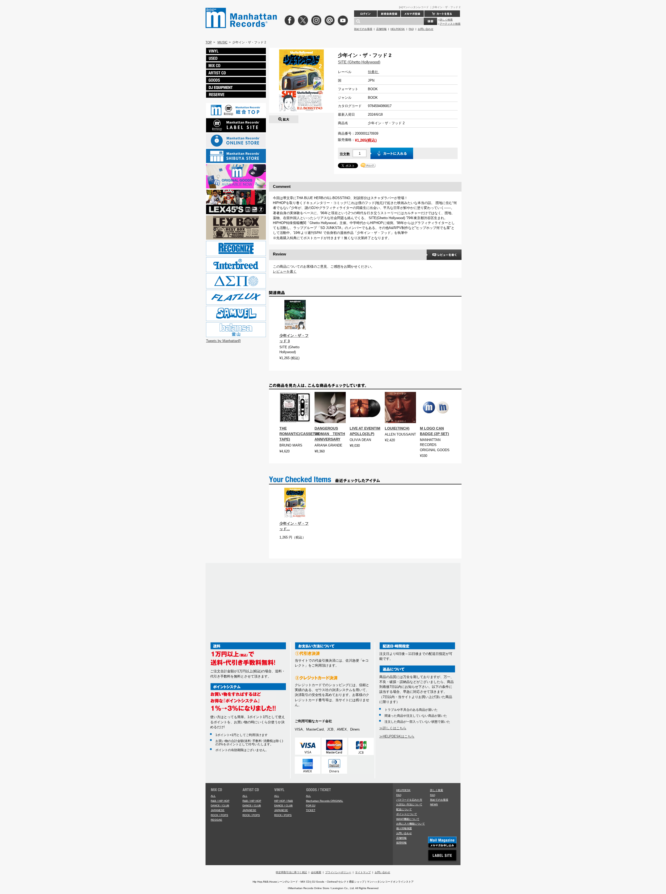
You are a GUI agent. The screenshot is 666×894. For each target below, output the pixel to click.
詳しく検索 (446, 19)
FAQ (411, 29)
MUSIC (222, 42)
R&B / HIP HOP (220, 800)
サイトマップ (363, 872)
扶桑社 (373, 72)
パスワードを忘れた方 (409, 799)
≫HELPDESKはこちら (396, 736)
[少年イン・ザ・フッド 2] (283, 118)
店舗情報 (381, 29)
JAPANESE (218, 810)
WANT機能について (407, 819)
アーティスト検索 (450, 23)
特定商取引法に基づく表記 (291, 872)
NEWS (434, 804)
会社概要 (316, 872)
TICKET (310, 810)
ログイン (365, 13)
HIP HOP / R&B (283, 800)
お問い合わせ (425, 29)
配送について (404, 809)
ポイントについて (406, 814)
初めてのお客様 (363, 29)
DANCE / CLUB (220, 805)
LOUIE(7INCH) (397, 428)
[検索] (430, 21)
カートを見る (442, 13)
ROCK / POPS (219, 815)
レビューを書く (285, 271)
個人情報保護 (404, 828)
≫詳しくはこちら (392, 728)
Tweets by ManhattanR (223, 341)
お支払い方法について (409, 804)
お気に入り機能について (410, 823)
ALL (213, 795)
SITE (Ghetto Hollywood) (359, 62)
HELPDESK (397, 29)
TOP (209, 42)
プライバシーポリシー (338, 872)
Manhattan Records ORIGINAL (324, 800)
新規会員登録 (388, 13)
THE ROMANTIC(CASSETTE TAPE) (299, 433)
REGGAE (216, 819)
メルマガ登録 (412, 13)
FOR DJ (310, 805)
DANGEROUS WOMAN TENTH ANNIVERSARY (330, 433)
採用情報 (401, 842)
